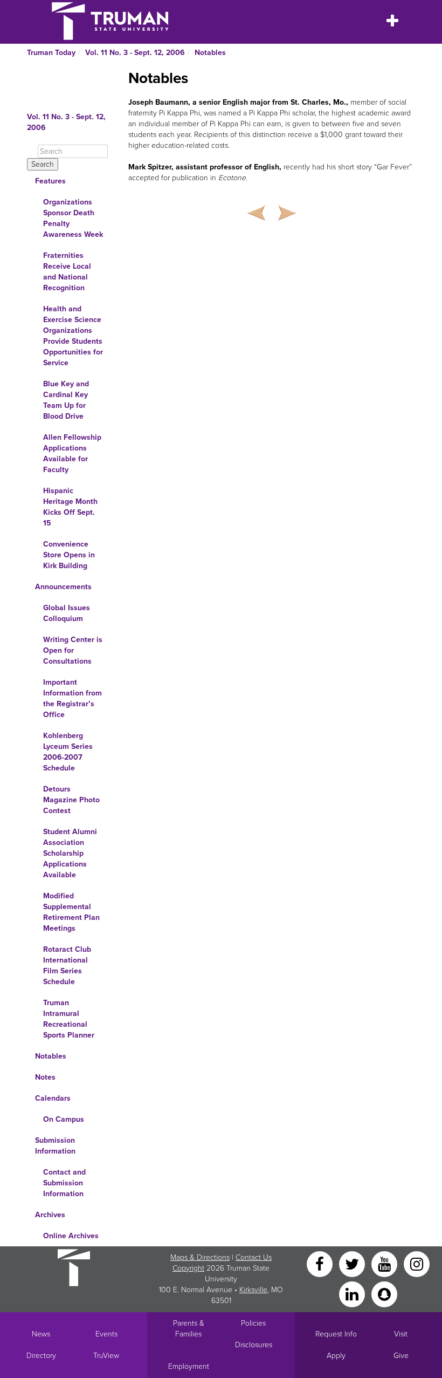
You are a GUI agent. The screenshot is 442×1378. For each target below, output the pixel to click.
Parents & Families (188, 1329)
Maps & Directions (200, 1257)
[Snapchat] (384, 1293)
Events (106, 1334)
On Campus (63, 1119)
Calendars (53, 1098)
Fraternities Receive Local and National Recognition (67, 271)
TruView (106, 1355)
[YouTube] (385, 1263)
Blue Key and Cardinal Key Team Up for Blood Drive (66, 400)
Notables (210, 52)
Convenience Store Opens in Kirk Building (69, 555)
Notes (45, 1077)
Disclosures (253, 1344)
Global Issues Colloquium (66, 613)
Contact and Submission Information (64, 1183)
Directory (41, 1355)
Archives (50, 1214)
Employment (188, 1366)
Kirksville (253, 1289)
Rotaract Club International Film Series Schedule (67, 965)
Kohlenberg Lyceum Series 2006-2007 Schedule (68, 752)
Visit (401, 1334)
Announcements (63, 586)
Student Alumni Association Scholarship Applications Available (70, 853)
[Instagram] (417, 1263)
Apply (336, 1355)
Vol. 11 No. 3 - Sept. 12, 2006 (135, 52)
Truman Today (51, 52)
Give (401, 1355)
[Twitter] (353, 1263)
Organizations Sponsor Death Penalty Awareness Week (73, 218)
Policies (253, 1323)
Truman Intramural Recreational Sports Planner (68, 1019)
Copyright (188, 1268)
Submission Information (55, 1146)
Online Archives (71, 1235)
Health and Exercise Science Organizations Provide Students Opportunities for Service (73, 335)
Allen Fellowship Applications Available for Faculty (72, 453)
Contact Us (254, 1257)
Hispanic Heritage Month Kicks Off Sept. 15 (70, 507)
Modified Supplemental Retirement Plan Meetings (71, 912)
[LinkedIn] (353, 1293)
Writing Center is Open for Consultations (72, 650)
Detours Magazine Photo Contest (71, 799)
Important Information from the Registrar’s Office (72, 698)
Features (50, 181)
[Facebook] (321, 1263)
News (41, 1334)
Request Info (336, 1334)
